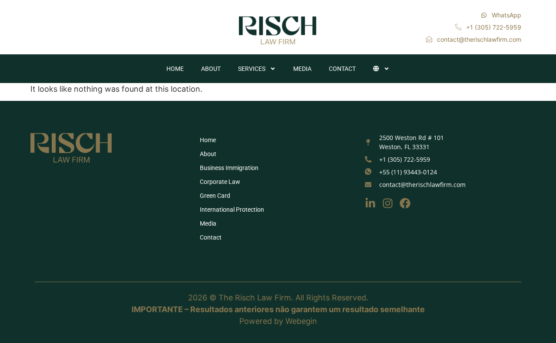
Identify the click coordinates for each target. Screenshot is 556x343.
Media (302, 68)
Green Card (215, 195)
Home (175, 68)
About (211, 68)
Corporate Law (220, 181)
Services (251, 68)
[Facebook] (405, 203)
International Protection (232, 209)
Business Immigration (229, 167)
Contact (342, 68)
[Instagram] (387, 203)
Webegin (301, 321)
